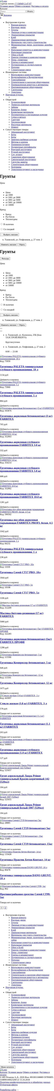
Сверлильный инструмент (23, 159)
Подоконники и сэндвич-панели (26, 65)
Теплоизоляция (18, 122)
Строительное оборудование (24, 164)
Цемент (14, 127)
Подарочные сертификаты (23, 147)
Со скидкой (8, 229)
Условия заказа (7, 6)
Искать (30, 11)
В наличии (8, 224)
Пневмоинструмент (20, 144)
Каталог (4, 1072)
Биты (13, 134)
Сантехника (16, 89)
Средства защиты (19, 162)
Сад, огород (16, 154)
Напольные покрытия (21, 52)
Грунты (14, 30)
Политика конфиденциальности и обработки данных (25, 1082)
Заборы (14, 107)
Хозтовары (16, 167)
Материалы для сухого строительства (28, 42)
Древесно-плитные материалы (25, 104)
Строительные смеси (21, 70)
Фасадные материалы (21, 124)
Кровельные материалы (22, 112)
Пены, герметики (19, 60)
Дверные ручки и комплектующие (27, 32)
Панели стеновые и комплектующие (28, 57)
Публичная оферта (9, 1085)
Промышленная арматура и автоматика (29, 85)
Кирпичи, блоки (19, 109)
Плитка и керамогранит (22, 62)
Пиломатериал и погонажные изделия (29, 114)
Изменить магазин (8, 245)
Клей (13, 37)
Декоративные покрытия (23, 35)
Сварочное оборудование (23, 157)
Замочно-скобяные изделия (24, 139)
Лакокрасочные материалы (24, 40)
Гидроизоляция (18, 102)
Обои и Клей (17, 55)
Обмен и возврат (22, 6)
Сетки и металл (18, 117)
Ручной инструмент (20, 152)
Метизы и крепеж (19, 142)
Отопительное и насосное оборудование (30, 82)
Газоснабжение (18, 80)
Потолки (15, 67)
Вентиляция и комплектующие (25, 75)
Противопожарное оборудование (26, 87)
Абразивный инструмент (23, 132)
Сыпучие (15, 119)
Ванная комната (18, 25)
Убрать (22, 245)
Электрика (16, 92)
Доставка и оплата (39, 6)
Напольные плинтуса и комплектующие (30, 50)
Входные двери (18, 27)
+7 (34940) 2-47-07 (22, 3)
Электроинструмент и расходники (27, 169)
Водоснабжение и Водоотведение (27, 77)
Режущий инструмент (21, 149)
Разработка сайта (8, 1090)
